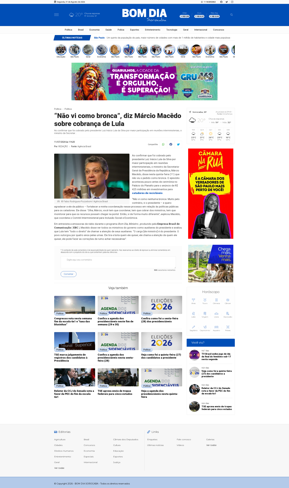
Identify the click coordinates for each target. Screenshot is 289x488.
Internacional (200, 29)
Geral (185, 29)
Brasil (81, 29)
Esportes (134, 29)
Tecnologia (171, 29)
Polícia (121, 29)
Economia (94, 29)
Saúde (109, 29)
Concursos (218, 29)
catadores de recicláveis (147, 193)
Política (68, 29)
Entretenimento (152, 29)
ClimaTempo (227, 114)
